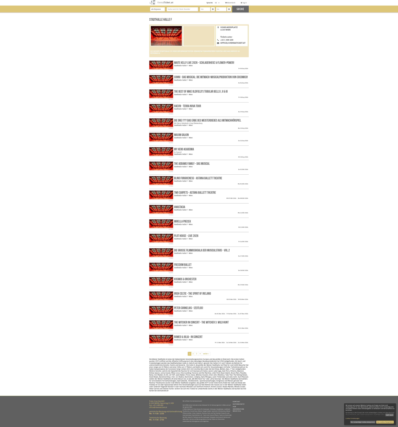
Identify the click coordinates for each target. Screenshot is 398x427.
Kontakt (236, 401)
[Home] (161, 4)
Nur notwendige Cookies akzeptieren (363, 422)
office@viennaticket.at (232, 43)
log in (244, 3)
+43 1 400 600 (158, 405)
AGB (234, 406)
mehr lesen (389, 415)
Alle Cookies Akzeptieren (385, 422)
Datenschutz (239, 404)
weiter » (206, 354)
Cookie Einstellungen (352, 418)
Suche (240, 9)
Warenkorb (231, 3)
